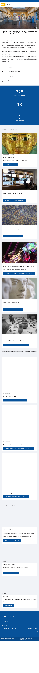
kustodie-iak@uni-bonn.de (10, 628)
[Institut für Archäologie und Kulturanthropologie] (3, 4)
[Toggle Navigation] (36, 4)
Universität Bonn (30, 628)
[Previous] (35, 28)
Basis (36, 628)
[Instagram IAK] (37, 632)
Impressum (22, 638)
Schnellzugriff (9, 616)
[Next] (37, 28)
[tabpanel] (19, 18)
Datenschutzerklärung (28, 638)
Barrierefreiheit (22, 639)
